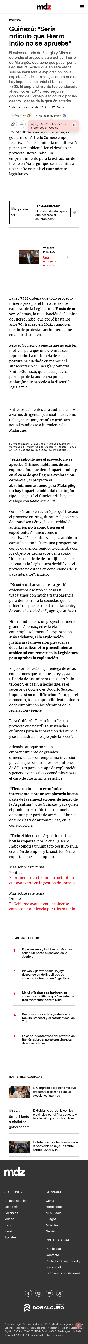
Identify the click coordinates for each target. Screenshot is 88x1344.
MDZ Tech (53, 1225)
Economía (11, 1207)
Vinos (8, 1231)
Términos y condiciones (63, 1273)
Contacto (52, 1255)
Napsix (51, 1231)
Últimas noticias (15, 1201)
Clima (50, 1201)
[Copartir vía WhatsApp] (13, 124)
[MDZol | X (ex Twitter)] (59, 1293)
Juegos (51, 1219)
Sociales (10, 1237)
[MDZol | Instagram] (39, 1293)
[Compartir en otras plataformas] (22, 124)
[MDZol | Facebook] (28, 1293)
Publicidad (53, 1249)
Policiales (11, 1213)
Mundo (9, 1219)
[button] (82, 6)
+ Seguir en (19, 115)
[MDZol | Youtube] (49, 1293)
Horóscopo (54, 1207)
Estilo (8, 1225)
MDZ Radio (54, 1213)
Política (15, 20)
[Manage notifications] (78, 1325)
